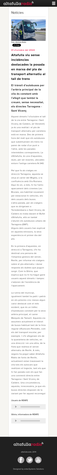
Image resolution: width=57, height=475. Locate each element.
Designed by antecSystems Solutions (28, 469)
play (16, 407)
